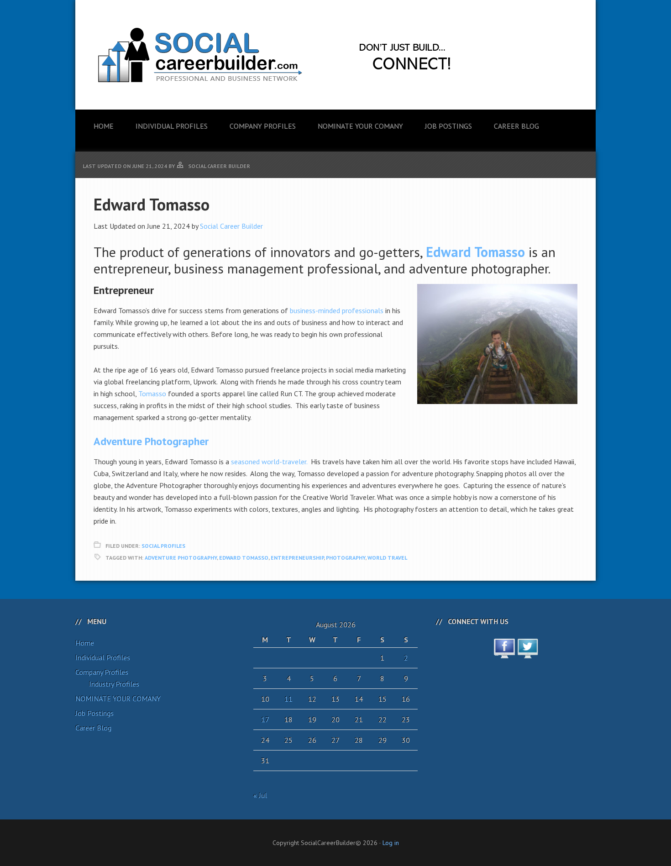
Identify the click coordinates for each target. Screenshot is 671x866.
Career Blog (93, 727)
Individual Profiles (102, 657)
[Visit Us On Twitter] (527, 653)
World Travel (387, 557)
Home (84, 642)
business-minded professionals (336, 310)
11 (288, 698)
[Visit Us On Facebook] (504, 653)
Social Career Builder (231, 226)
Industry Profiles (114, 683)
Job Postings (94, 713)
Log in (391, 843)
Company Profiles (101, 672)
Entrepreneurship (297, 557)
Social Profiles (163, 545)
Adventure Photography (181, 557)
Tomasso (152, 393)
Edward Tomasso (243, 557)
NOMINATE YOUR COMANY (118, 698)
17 (265, 719)
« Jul (260, 795)
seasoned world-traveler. (269, 461)
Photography (345, 557)
